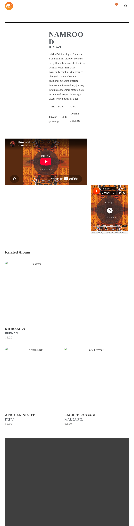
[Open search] (125, 5)
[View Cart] (115, 6)
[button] (58, 106)
